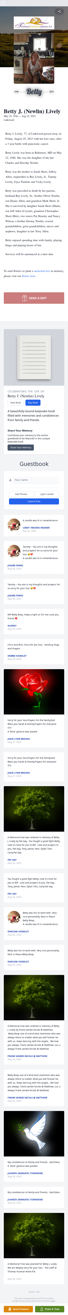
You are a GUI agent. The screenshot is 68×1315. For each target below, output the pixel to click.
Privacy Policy (25, 1301)
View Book (15, 402)
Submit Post (34, 501)
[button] (34, 692)
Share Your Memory (20, 447)
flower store (28, 276)
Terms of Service (42, 1301)
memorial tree (42, 271)
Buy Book (33, 402)
